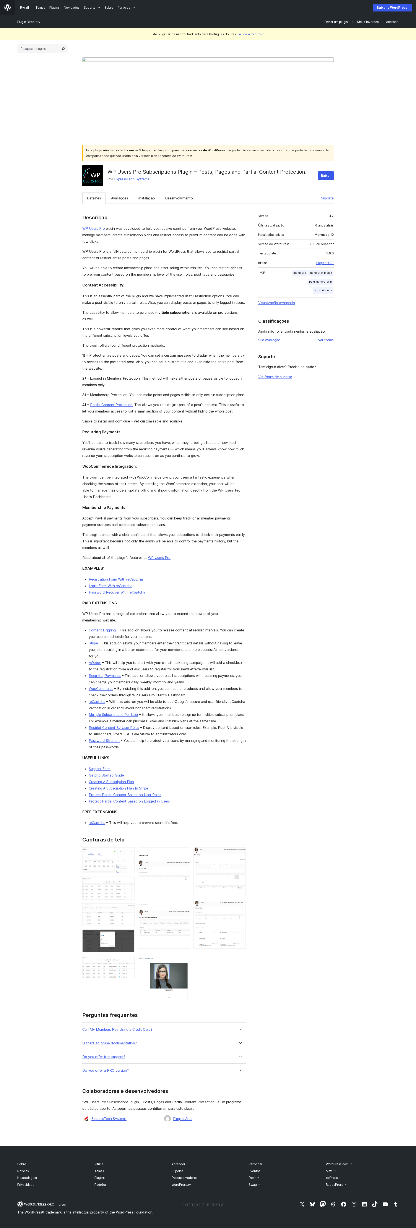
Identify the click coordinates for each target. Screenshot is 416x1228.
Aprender (178, 1164)
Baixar (326, 175)
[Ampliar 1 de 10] (129, 853)
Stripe (93, 643)
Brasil (62, 1204)
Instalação (146, 198)
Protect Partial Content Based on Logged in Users (129, 801)
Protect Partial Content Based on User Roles (125, 795)
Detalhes (94, 198)
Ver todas (326, 340)
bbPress (333, 1177)
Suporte (327, 198)
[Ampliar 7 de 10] (184, 905)
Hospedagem (27, 1177)
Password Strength (104, 740)
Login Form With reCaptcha (110, 586)
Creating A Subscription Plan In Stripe (118, 788)
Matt (331, 1171)
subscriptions (323, 290)
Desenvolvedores (184, 1177)
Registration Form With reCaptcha (116, 579)
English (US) (325, 263)
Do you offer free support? (103, 1057)
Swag (254, 1184)
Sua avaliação (269, 340)
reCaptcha (97, 701)
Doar (254, 1177)
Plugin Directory (28, 22)
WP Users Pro (94, 228)
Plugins (99, 1177)
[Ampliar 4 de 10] (129, 935)
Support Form (99, 769)
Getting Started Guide (106, 775)
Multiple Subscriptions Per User (113, 714)
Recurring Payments (105, 675)
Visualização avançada (276, 303)
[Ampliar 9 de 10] (240, 853)
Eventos (254, 1171)
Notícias (23, 1171)
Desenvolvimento (179, 198)
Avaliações (119, 198)
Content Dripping (102, 630)
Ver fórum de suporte (275, 377)
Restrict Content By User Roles (114, 727)
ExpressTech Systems (131, 179)
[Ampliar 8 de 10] (184, 958)
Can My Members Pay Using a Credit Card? (117, 1029)
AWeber (95, 662)
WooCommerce (101, 688)
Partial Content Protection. (111, 405)
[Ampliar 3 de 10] (129, 909)
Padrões (100, 1184)
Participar (255, 1164)
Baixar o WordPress (392, 7)
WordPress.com (339, 1164)
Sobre (21, 1164)
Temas (99, 1171)
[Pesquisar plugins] (63, 48)
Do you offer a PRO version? (105, 1070)
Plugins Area (182, 1118)
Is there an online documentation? (109, 1043)
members (299, 272)
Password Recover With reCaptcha (117, 592)
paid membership (320, 281)
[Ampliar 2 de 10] (129, 882)
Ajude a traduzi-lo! (252, 34)
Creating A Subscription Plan (111, 782)
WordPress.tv (183, 1184)
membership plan (320, 272)
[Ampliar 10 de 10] (240, 905)
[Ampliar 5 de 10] (129, 961)
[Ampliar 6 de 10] (184, 853)
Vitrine (99, 1164)
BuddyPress (336, 1184)
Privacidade (25, 1184)
